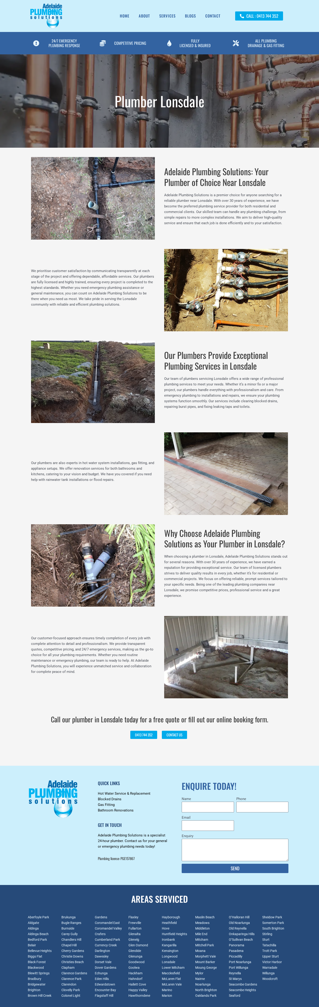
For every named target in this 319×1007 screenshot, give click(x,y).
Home (124, 16)
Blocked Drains (109, 799)
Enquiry (187, 836)
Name (186, 799)
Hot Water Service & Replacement (124, 793)
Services (167, 16)
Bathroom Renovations (116, 810)
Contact (212, 16)
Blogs (190, 16)
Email (186, 817)
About (144, 16)
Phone (241, 799)
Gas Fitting (106, 805)
